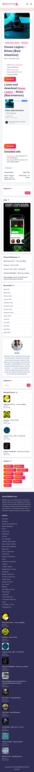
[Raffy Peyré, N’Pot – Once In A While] (7, 398)
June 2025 (7, 322)
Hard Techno (5, 554)
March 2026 (7, 293)
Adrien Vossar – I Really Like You (12, 756)
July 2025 (6, 319)
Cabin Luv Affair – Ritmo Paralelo (12, 742)
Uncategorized (6, 607)
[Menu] (31, 3)
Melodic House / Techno (9, 569)
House (4, 559)
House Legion (15, 69)
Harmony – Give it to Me (11, 265)
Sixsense (8, 481)
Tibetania (17, 481)
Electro (9, 544)
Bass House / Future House (9, 524)
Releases (25, 42)
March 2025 (7, 332)
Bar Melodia (19, 466)
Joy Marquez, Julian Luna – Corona (13, 727)
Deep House (5, 534)
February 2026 (8, 296)
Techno (7, 597)
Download (10, 79)
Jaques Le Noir (22, 470)
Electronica (5, 549)
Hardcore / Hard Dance (8, 556)
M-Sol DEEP (9, 473)
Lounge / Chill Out (7, 566)
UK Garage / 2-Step (8, 604)
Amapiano (5, 521)
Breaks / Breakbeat (7, 526)
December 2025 (8, 302)
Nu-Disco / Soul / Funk (8, 577)
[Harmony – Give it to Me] (7, 414)
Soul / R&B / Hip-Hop (8, 589)
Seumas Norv (20, 477)
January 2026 (8, 299)
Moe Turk (18, 473)
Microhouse (5, 571)
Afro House (5, 519)
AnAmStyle (8, 466)
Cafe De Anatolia (10, 470)
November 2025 (8, 306)
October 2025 (8, 309)
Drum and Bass (6, 539)
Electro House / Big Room (9, 546)
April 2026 (7, 289)
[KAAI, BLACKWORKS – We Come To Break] (7, 446)
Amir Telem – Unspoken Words (11, 698)
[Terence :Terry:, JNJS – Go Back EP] (7, 430)
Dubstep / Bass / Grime (8, 541)
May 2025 (6, 326)
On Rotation (9, 477)
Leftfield (4, 564)
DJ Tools (4, 536)
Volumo (7, 485)
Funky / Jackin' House (12, 42)
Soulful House (6, 592)
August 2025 (7, 316)
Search (7, 188)
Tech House (5, 594)
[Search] (28, 385)
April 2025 (7, 329)
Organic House (6, 579)
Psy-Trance (5, 584)
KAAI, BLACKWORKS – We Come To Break (16, 273)
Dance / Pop (5, 531)
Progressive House (7, 582)
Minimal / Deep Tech (8, 574)
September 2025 (8, 312)
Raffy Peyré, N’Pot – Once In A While (15, 261)
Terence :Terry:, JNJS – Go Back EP (14, 269)
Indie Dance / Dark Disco (9, 561)
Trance (4, 602)
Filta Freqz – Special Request (11, 712)
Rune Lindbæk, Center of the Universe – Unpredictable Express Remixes (16, 278)
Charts (4, 529)
